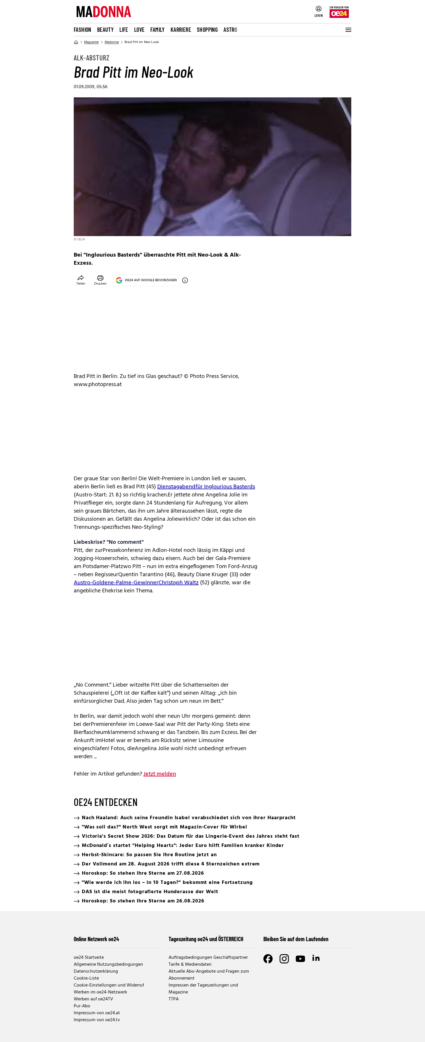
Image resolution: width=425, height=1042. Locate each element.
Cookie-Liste (86, 978)
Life (123, 29)
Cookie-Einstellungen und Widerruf (109, 985)
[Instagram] (284, 958)
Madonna (112, 42)
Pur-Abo (82, 1006)
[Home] (76, 42)
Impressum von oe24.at (97, 1013)
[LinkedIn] (316, 958)
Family (157, 29)
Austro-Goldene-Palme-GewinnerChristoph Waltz (136, 582)
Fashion (82, 29)
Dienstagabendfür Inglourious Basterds (206, 487)
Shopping (207, 29)
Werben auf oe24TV (93, 999)
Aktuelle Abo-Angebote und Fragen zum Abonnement (209, 975)
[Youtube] (300, 958)
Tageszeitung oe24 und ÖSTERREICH (206, 938)
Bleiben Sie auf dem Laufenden (295, 938)
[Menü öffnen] (348, 30)
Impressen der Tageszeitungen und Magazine (203, 989)
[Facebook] (268, 958)
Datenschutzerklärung (96, 971)
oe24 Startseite (89, 957)
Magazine (91, 42)
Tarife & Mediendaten (190, 964)
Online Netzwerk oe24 (96, 938)
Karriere (181, 29)
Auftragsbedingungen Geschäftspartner (208, 957)
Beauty (105, 29)
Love (139, 29)
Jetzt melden (159, 774)
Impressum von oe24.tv (97, 1020)
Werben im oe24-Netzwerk (100, 992)
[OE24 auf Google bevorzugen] (185, 280)
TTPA (174, 999)
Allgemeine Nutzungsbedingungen (108, 964)
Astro (230, 29)
